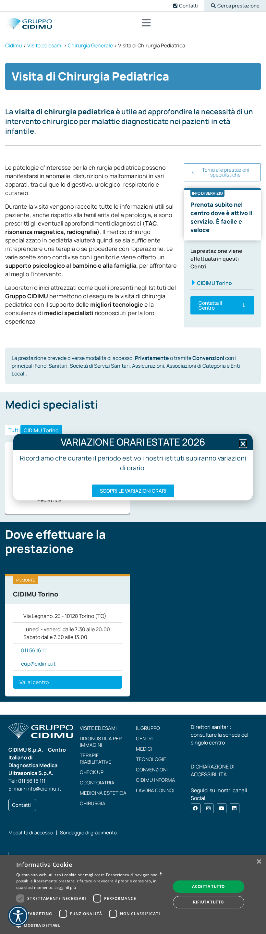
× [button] (258, 861)
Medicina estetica (103, 793)
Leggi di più (65, 887)
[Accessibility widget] (18, 915)
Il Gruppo (148, 728)
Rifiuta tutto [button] (208, 902)
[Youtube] (221, 808)
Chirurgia (92, 803)
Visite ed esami (98, 728)
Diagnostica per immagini (101, 741)
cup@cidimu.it (38, 663)
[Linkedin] (234, 808)
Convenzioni (152, 769)
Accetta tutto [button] (208, 886)
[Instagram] (208, 808)
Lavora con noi (155, 790)
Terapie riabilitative (95, 758)
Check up (91, 772)
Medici (144, 748)
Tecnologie (151, 759)
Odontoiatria (97, 782)
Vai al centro (34, 682)
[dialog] (133, 894)
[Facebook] (195, 808)
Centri (144, 738)
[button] (235, 5)
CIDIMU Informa (155, 780)
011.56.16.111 (34, 650)
